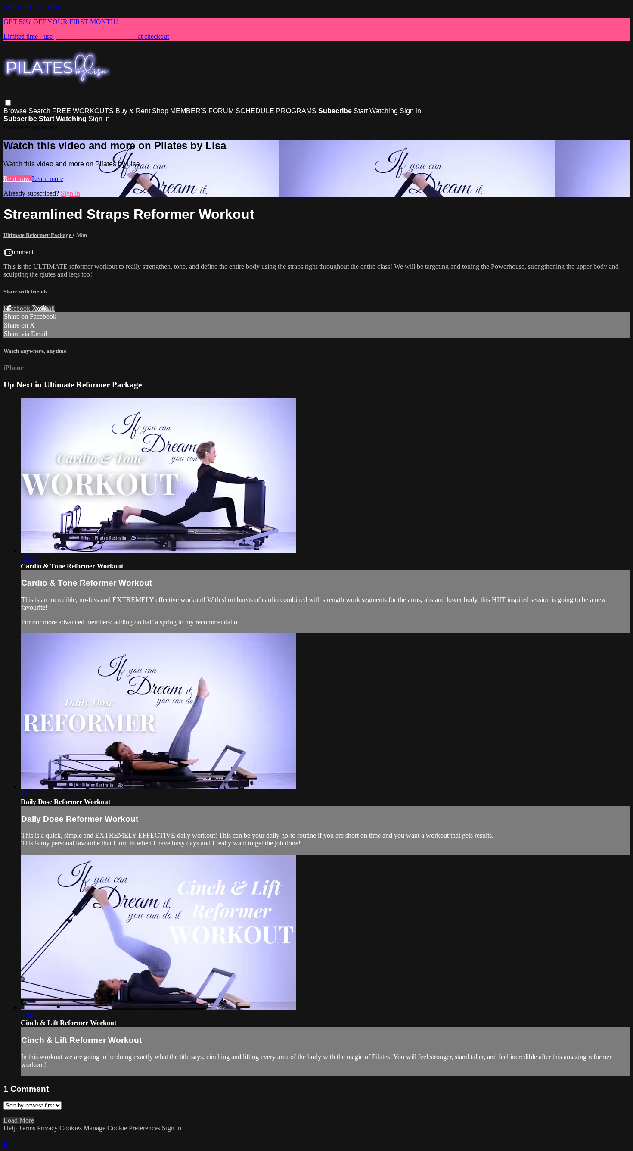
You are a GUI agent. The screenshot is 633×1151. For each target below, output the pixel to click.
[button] (8, 103)
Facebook (17, 308)
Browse (15, 111)
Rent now (17, 178)
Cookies (71, 1128)
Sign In (99, 118)
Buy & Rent (132, 111)
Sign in (410, 111)
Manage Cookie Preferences (123, 1128)
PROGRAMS (296, 111)
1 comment (18, 252)
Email (47, 308)
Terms (28, 1128)
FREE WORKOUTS (83, 111)
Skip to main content (31, 7)
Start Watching (377, 111)
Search (40, 111)
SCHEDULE (255, 111)
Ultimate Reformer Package (38, 235)
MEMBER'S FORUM (202, 111)
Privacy (48, 1128)
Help (11, 1128)
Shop (160, 111)
